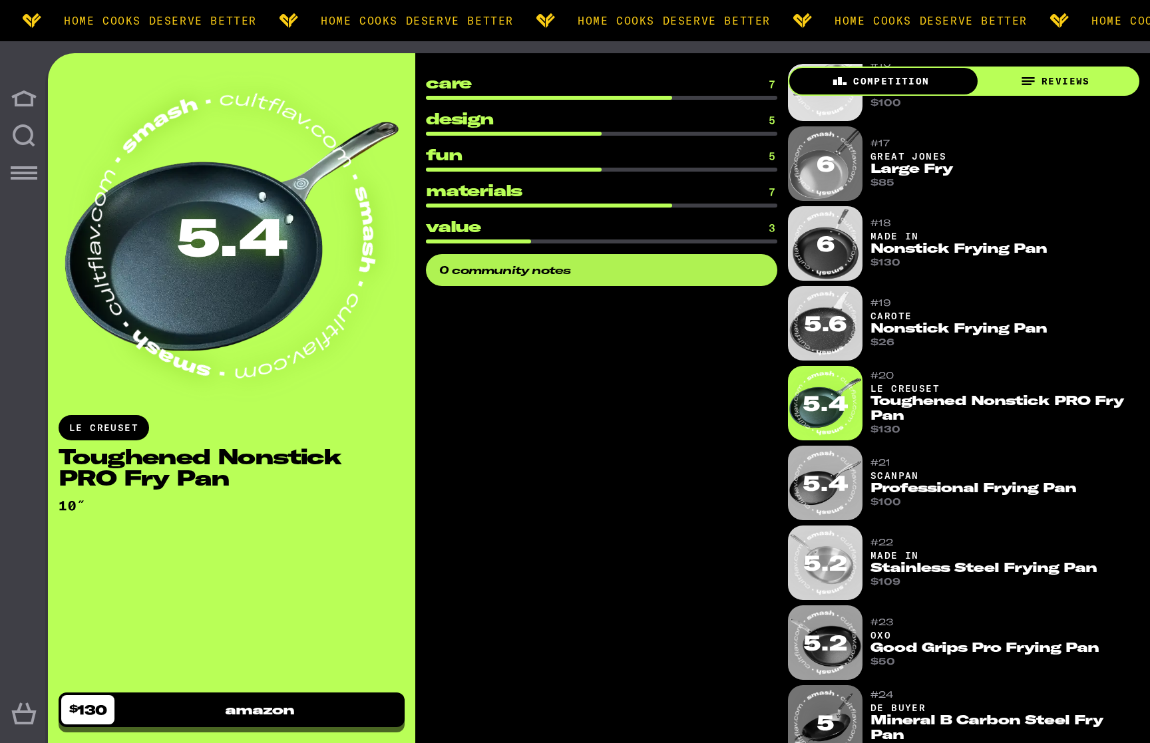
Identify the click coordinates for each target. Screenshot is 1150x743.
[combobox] (75, 506)
